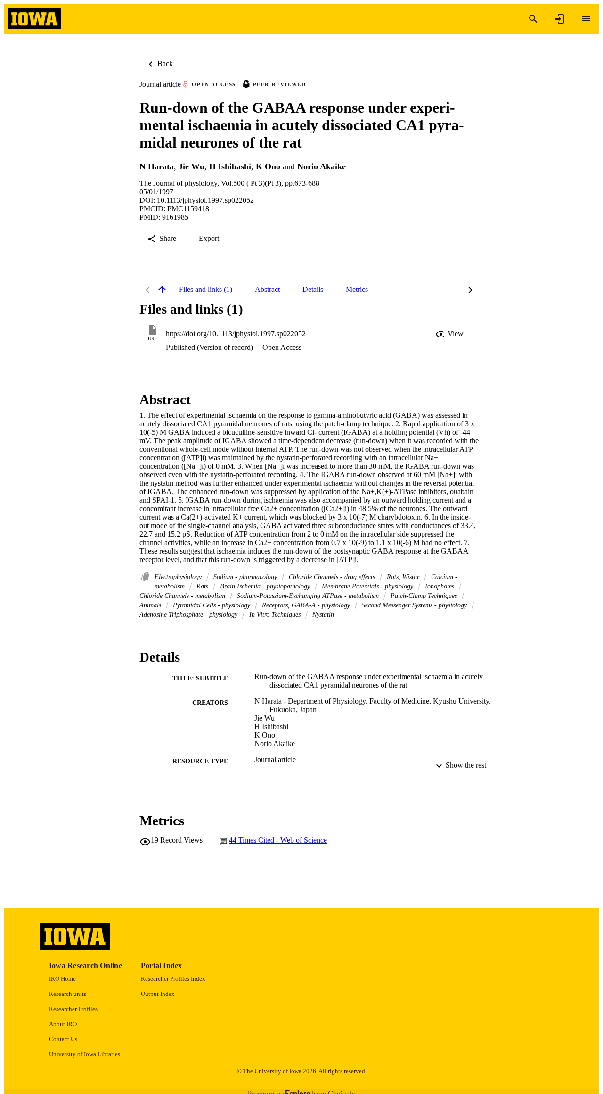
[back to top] (162, 289)
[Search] (533, 18)
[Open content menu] (586, 18)
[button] (450, 333)
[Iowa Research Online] (34, 19)
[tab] (206, 289)
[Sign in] (559, 18)
